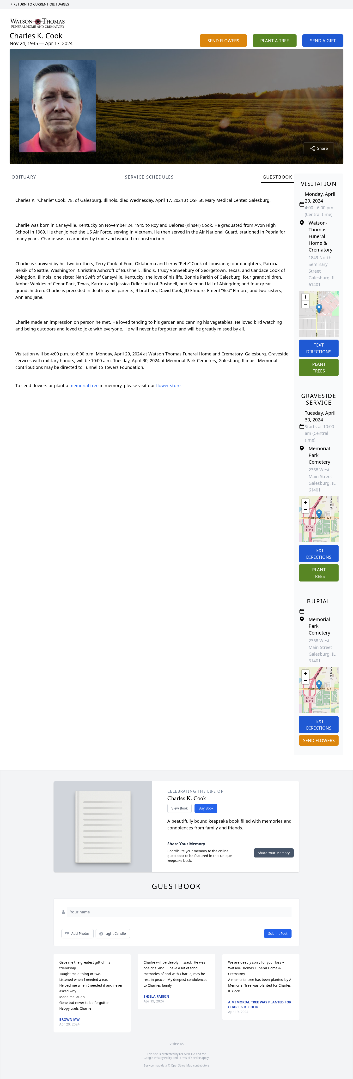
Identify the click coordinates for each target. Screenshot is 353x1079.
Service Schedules (149, 177)
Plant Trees (319, 367)
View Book (179, 808)
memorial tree (83, 385)
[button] (319, 309)
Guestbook (277, 177)
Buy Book (206, 808)
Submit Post (277, 933)
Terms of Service (189, 1058)
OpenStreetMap (181, 1065)
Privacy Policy (163, 1058)
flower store (168, 385)
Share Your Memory (274, 853)
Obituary (24, 177)
